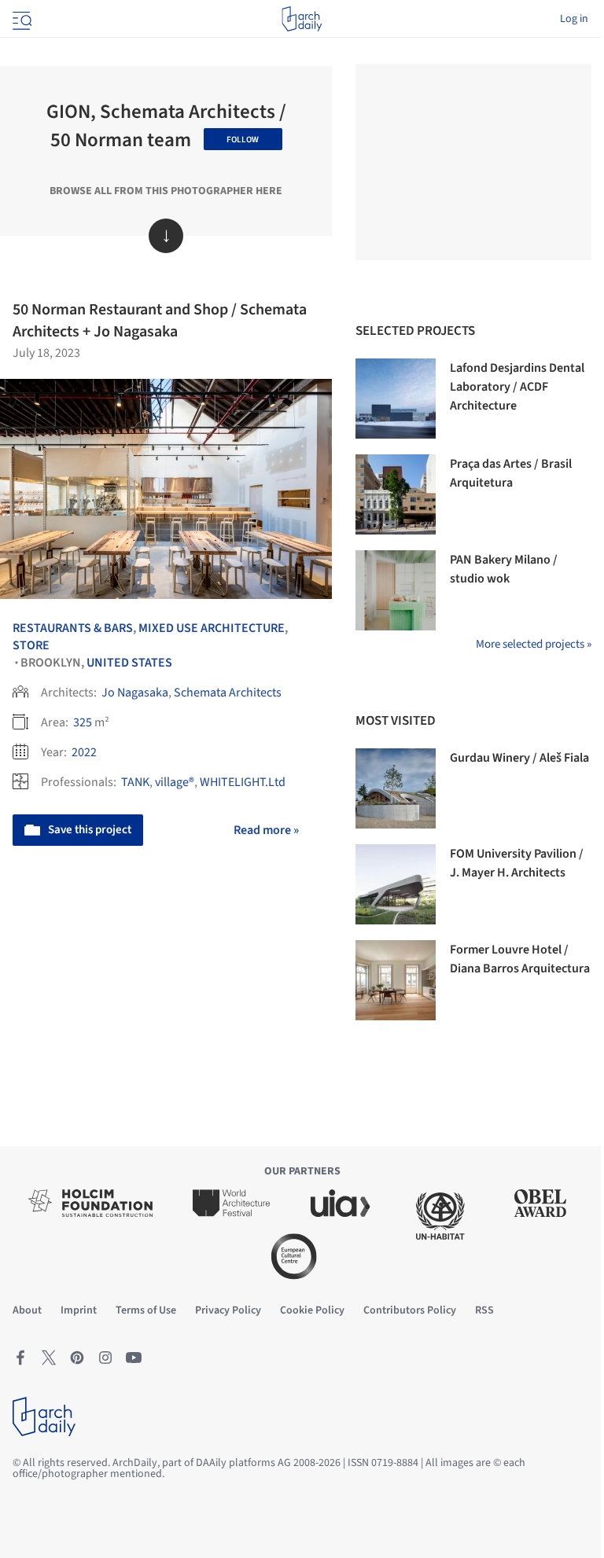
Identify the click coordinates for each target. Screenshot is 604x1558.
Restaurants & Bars (73, 628)
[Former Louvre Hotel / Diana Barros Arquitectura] (395, 980)
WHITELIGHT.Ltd (242, 782)
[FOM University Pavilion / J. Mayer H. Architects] (395, 884)
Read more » (266, 830)
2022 (84, 752)
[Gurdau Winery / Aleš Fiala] (395, 788)
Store (31, 645)
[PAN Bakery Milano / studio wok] (395, 590)
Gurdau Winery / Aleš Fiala (519, 757)
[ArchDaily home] (302, 18)
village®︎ (174, 782)
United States (129, 662)
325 (82, 722)
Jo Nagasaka (134, 692)
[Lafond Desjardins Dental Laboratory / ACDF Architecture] (395, 398)
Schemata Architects (228, 692)
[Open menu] (20, 19)
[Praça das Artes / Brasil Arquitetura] (395, 494)
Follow (242, 139)
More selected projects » (533, 644)
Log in (574, 18)
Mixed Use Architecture (211, 628)
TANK (135, 782)
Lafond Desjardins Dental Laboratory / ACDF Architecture (517, 386)
